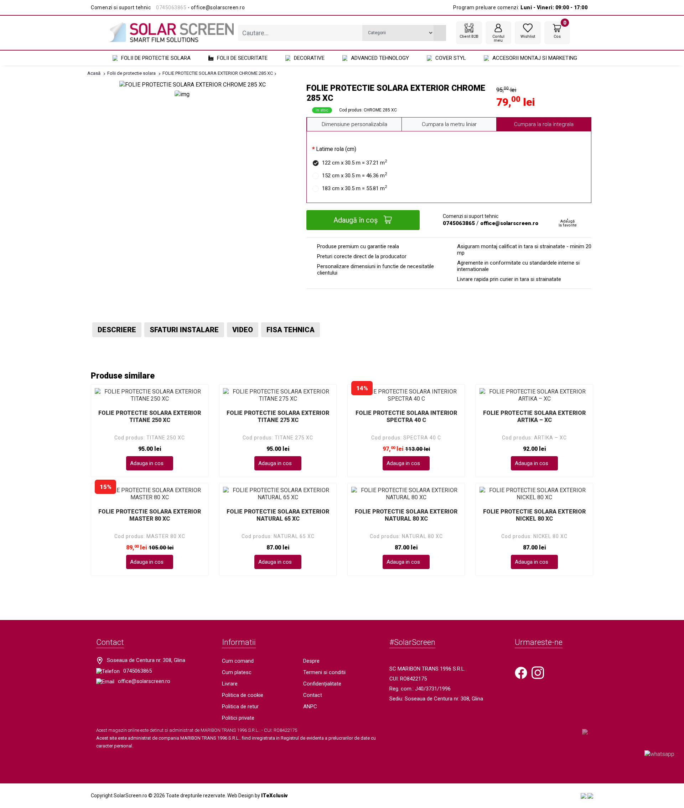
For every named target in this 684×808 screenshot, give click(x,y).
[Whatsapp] (659, 753)
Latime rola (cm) (336, 149)
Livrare (230, 684)
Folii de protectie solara (156, 58)
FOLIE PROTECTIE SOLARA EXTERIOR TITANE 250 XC (149, 416)
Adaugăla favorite (568, 223)
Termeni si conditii (324, 672)
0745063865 (171, 7)
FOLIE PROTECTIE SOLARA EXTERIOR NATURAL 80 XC (406, 515)
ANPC (310, 706)
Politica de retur (240, 706)
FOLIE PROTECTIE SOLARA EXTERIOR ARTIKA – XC (534, 416)
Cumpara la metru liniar (449, 124)
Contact (312, 695)
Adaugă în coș (356, 220)
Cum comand (238, 661)
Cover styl (450, 58)
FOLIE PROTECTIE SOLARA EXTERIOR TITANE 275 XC (278, 416)
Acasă (93, 73)
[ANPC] (583, 795)
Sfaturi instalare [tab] (184, 329)
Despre (311, 661)
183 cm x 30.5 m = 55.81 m (354, 188)
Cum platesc (237, 672)
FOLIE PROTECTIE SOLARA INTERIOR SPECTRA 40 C (406, 416)
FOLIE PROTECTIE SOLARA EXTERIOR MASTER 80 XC (149, 515)
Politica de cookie (242, 695)
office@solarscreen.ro (509, 223)
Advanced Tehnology (380, 58)
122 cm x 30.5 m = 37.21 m (354, 162)
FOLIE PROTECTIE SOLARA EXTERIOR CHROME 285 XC (217, 73)
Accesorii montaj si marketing (534, 58)
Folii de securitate (242, 58)
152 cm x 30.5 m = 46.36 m (354, 175)
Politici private (238, 718)
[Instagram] (538, 672)
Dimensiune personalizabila (354, 124)
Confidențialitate (322, 684)
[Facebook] (521, 672)
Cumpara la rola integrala (544, 124)
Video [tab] (242, 329)
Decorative (309, 58)
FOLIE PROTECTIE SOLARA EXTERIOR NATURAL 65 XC (278, 515)
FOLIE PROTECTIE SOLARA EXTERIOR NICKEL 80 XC (534, 515)
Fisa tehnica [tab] (290, 329)
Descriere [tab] (117, 329)
